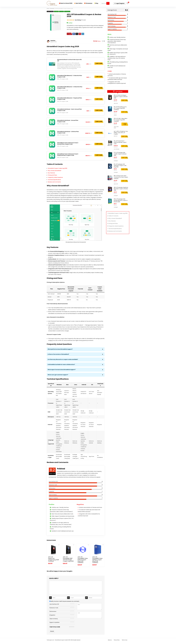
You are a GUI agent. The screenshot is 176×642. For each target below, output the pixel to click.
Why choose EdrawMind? (54, 170)
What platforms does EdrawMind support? (60, 349)
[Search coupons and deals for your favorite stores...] (107, 3)
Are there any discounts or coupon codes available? (63, 359)
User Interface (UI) (54, 604)
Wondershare (67, 11)
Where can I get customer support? (58, 375)
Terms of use (124, 640)
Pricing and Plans (52, 175)
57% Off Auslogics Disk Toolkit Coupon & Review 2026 (120, 154)
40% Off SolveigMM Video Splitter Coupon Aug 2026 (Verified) (97, 559)
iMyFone (115, 136)
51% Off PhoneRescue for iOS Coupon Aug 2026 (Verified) (120, 108)
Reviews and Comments (54, 182)
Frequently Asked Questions (55, 177)
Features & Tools (54, 607)
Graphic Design (50, 11)
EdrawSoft (52, 8)
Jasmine (52, 40)
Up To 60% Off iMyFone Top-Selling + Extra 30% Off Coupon (121, 133)
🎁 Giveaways (88, 3)
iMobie (115, 115)
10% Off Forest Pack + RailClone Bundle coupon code (120, 142)
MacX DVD (116, 183)
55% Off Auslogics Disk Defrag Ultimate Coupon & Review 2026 (120, 200)
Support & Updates (54, 622)
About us (110, 640)
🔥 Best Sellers (78, 3)
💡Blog (96, 3)
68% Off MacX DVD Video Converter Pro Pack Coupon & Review (121, 177)
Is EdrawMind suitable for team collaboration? (61, 364)
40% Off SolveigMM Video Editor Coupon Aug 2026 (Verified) (83, 559)
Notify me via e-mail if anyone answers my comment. (65, 601)
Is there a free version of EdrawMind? (58, 354)
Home (48, 8)
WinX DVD (116, 103)
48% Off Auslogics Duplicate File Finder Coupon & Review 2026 (121, 189)
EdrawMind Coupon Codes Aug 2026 (57, 168)
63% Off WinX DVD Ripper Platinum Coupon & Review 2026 (121, 96)
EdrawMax (56, 11)
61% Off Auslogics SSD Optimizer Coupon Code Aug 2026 (120, 165)
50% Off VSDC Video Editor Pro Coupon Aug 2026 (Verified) (120, 120)
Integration (52, 615)
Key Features (51, 173)
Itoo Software (116, 149)
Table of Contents (113, 216)
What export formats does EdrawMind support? (62, 369)
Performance (53, 611)
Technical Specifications (54, 179)
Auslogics (116, 160)
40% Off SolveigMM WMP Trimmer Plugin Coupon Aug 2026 (68, 559)
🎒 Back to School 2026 (65, 3)
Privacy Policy (117, 640)
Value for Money (54, 618)
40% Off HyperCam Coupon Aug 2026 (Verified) (53, 559)
